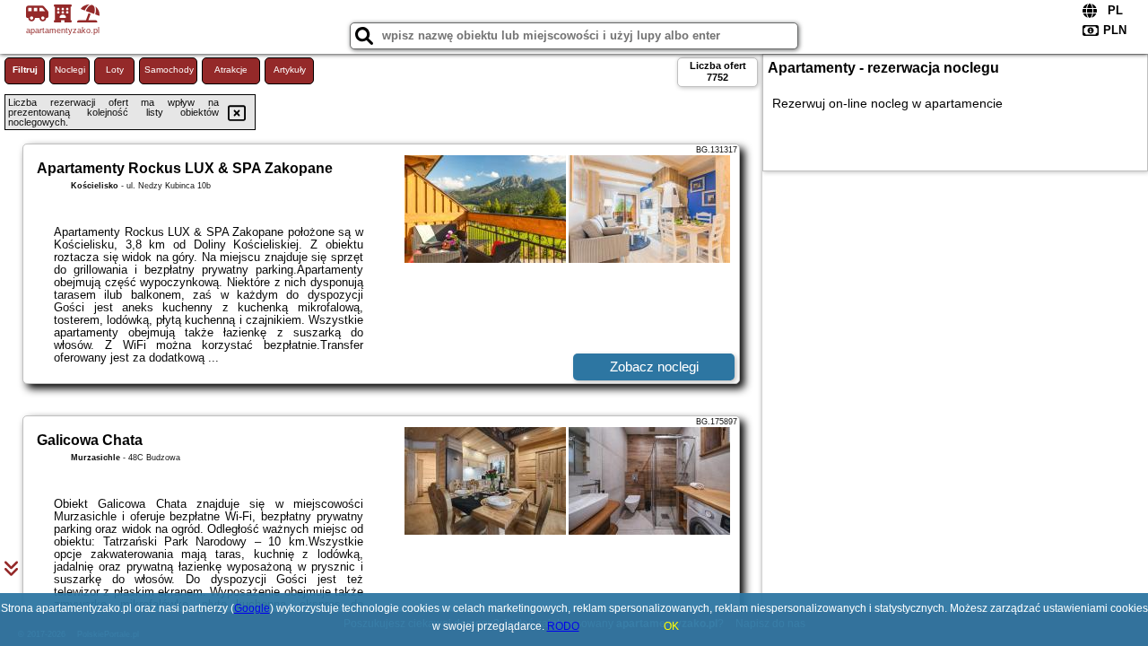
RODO (563, 626)
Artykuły (290, 69)
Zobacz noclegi (654, 366)
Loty (115, 69)
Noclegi (70, 69)
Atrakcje (231, 69)
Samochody (169, 69)
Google (252, 608)
